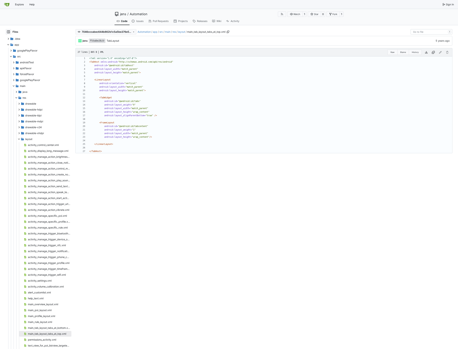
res (174, 31)
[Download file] (426, 52)
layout (181, 31)
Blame (403, 52)
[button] (295, 14)
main (167, 31)
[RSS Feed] (282, 14)
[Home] (7, 4)
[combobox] (431, 32)
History (415, 52)
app (155, 31)
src (161, 31)
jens (123, 14)
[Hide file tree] (8, 32)
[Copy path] (228, 32)
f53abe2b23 (97, 40)
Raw (392, 52)
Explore (19, 4)
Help (32, 4)
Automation (138, 14)
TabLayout (113, 40)
